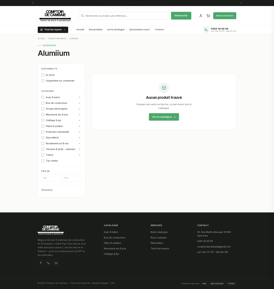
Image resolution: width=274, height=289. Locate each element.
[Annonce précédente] (33, 3)
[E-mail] (56, 263)
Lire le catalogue (115, 29)
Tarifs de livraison (160, 248)
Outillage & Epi (111, 254)
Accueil (80, 29)
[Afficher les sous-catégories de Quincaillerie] (79, 137)
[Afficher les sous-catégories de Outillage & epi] (79, 120)
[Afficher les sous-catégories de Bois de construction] (79, 103)
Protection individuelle (57, 131)
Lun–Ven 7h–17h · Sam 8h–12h (212, 252)
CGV (112, 283)
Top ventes (52, 160)
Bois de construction (56, 103)
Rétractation (157, 243)
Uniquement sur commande (60, 80)
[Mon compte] (200, 15)
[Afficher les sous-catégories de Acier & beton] (79, 97)
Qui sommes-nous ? (139, 29)
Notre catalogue (159, 232)
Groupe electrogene (56, 108)
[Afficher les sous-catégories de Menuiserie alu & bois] (79, 114)
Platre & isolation (54, 126)
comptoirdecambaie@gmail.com (214, 246)
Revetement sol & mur (57, 143)
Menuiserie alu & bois (57, 114)
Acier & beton (53, 97)
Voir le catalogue (162, 117)
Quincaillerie (52, 137)
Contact (159, 29)
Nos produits (95, 29)
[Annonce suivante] (241, 3)
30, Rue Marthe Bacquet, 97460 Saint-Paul (214, 234)
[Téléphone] (48, 263)
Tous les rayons (53, 29)
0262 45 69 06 (205, 241)
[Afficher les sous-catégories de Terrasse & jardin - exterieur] (79, 149)
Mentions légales (100, 283)
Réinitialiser (47, 189)
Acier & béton (111, 232)
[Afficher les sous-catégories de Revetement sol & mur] (79, 143)
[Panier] (208, 15)
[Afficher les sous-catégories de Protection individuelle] (79, 132)
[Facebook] (41, 263)
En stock (50, 75)
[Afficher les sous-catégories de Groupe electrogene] (79, 109)
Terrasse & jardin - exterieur (60, 149)
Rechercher (181, 15)
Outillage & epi (53, 120)
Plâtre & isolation (112, 243)
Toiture (49, 154)
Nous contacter (224, 15)
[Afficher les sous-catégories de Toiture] (79, 155)
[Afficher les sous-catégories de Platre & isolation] (79, 126)
